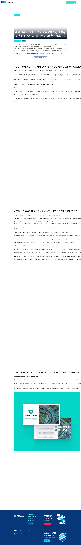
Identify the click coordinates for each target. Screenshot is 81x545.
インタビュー (17, 40)
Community (30, 518)
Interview (17, 14)
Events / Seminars (32, 516)
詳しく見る (46, 540)
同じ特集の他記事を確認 (39, 57)
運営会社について (30, 530)
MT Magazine (62, 2)
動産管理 (24, 40)
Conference (30, 514)
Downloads (70, 2)
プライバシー (30, 532)
